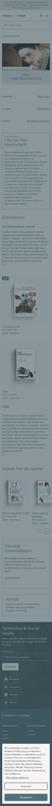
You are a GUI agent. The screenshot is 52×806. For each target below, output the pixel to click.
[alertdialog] (26, 774)
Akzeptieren (26, 797)
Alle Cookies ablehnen (17, 777)
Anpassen (26, 786)
